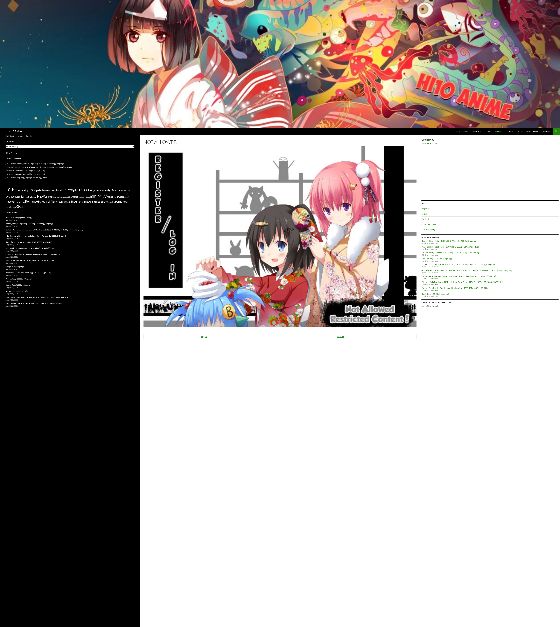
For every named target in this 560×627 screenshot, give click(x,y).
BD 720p (68, 190)
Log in (424, 214)
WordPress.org (428, 229)
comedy (105, 190)
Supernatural (120, 201)
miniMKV (98, 196)
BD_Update (95, 191)
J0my (70, 197)
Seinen (56, 201)
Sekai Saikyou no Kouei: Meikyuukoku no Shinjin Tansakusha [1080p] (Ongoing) (36, 236)
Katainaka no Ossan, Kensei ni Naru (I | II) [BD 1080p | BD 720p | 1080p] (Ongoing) (458, 264)
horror (62, 197)
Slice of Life (101, 201)
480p (19, 190)
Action (43, 190)
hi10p (49, 196)
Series (63, 201)
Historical (56, 197)
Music (115, 197)
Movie (110, 196)
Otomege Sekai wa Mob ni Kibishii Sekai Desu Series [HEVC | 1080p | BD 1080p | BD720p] (462, 282)
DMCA (527, 131)
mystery (121, 196)
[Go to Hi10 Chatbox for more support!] (280, 236)
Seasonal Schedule (429, 143)
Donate (510, 131)
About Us (547, 131)
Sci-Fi (49, 201)
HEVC (41, 196)
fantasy (26, 196)
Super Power (10, 207)
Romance (31, 201)
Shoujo (68, 202)
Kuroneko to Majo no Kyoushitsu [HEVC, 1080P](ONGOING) (29, 242)
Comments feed (428, 224)
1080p (33, 190)
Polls (519, 131)
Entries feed (426, 219)
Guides (498, 131)
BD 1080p (83, 190)
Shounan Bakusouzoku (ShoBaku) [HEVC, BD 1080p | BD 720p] (30, 260)
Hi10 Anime (15, 131)
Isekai (66, 197)
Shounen (76, 201)
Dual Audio (125, 190)
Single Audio (88, 201)
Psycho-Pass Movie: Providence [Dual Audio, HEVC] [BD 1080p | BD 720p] (455, 288)
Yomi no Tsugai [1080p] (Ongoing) (436, 258)
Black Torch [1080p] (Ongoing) (435, 294)
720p (25, 190)
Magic (75, 197)
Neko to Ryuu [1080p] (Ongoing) (18, 285)
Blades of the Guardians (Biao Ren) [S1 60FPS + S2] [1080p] (28, 273)
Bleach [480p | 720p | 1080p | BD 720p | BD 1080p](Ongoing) (448, 241)
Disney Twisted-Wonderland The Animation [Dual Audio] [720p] (30, 248)
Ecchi (18, 196)
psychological (20, 202)
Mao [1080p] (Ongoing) (15, 266)
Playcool (10, 201)
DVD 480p (11, 197)
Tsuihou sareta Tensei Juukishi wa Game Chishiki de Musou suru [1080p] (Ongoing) (458, 276)
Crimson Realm (461, 131)
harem (34, 197)
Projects (477, 131)
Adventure (54, 190)
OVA (127, 197)
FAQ (488, 131)
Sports (110, 202)
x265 (19, 206)
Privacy (536, 131)
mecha (81, 197)
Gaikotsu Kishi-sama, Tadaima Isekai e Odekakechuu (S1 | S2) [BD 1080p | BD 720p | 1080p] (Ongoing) (466, 270)
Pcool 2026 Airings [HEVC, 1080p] (31, 171)
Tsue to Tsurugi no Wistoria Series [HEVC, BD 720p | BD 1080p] (450, 252)
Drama (115, 190)
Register (340, 336)
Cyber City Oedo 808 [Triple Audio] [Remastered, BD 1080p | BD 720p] (33, 254)
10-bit (11, 189)
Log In (204, 336)
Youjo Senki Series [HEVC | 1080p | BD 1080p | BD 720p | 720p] (450, 246)
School (42, 201)
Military (87, 197)
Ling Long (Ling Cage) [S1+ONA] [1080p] (29, 174)
